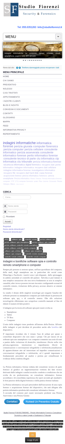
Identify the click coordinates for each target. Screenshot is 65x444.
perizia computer (13, 149)
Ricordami (10, 217)
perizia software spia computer (43, 242)
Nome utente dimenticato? (14, 229)
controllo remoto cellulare (13, 257)
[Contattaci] (12, 401)
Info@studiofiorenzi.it (49, 27)
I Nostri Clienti (12, 101)
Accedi (8, 222)
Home (6, 76)
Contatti (8, 113)
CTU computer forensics (24, 181)
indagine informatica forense (17, 170)
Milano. (12, 184)
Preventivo (9, 85)
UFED (6, 239)
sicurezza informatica (14, 164)
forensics (43, 176)
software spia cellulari (12, 251)
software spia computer (13, 254)
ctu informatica (45, 158)
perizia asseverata (28, 152)
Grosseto (52, 181)
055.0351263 (29, 27)
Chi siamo (8, 81)
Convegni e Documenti (16, 109)
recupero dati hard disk (27, 173)
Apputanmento (11, 97)
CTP (12, 181)
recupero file (9, 173)
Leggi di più (32, 440)
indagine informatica (24, 167)
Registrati (7, 226)
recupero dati (48, 164)
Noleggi (7, 89)
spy (40, 248)
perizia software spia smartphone (16, 242)
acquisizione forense (12, 176)
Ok (32, 434)
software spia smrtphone (33, 251)
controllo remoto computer (36, 257)
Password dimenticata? (12, 232)
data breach (20, 184)
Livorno (45, 181)
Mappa (6, 122)
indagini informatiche (19, 143)
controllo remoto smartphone (35, 254)
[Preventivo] (42, 401)
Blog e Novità (11, 105)
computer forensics (45, 146)
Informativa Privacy (14, 130)
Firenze (38, 178)
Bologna (6, 184)
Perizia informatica (21, 178)
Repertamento (11, 134)
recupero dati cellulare (45, 167)
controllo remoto (31, 239)
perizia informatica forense (47, 161)
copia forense (45, 173)
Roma (32, 178)
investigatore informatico (43, 170)
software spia (17, 239)
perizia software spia (47, 239)
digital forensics (33, 164)
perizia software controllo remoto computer (20, 248)
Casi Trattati (10, 93)
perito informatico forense (42, 155)
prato (36, 181)
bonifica (55, 327)
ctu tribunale (24, 161)
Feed (5, 126)
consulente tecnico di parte (19, 158)
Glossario (9, 118)
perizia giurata (23, 146)
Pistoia (59, 181)
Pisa (40, 181)
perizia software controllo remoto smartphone (21, 245)
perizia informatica (30, 176)
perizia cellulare (33, 149)
